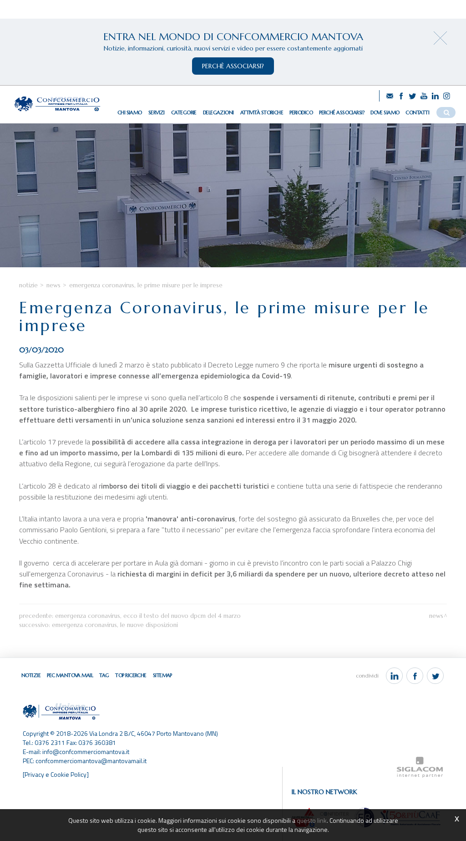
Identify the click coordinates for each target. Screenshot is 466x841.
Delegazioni (218, 112)
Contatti (417, 112)
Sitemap (162, 675)
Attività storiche (261, 112)
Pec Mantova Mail (70, 675)
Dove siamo (384, 112)
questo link (312, 820)
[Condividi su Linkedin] (394, 676)
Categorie (184, 112)
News (53, 285)
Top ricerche (130, 675)
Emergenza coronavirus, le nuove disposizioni (115, 625)
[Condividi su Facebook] (414, 676)
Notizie (28, 285)
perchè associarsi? (233, 66)
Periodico (301, 112)
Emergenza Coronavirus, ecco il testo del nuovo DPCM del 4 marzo (148, 616)
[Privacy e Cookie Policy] (56, 774)
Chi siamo (129, 112)
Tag (104, 675)
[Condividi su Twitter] (435, 676)
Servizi (156, 112)
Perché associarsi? (341, 112)
